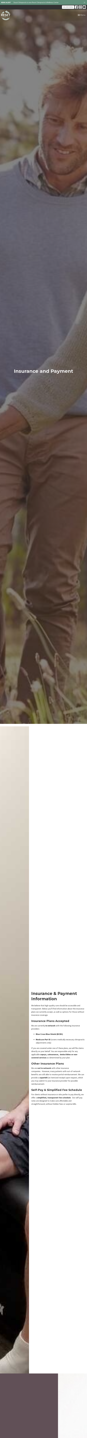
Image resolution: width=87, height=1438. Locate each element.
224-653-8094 (68, 7)
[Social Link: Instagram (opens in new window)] (80, 7)
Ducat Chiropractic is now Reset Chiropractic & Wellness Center (36, 2)
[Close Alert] (84, 2)
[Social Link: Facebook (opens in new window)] (76, 7)
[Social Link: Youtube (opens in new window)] (84, 7)
